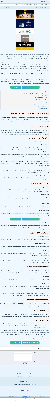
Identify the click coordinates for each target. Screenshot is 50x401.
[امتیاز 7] (3, 7)
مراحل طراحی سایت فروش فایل (41, 99)
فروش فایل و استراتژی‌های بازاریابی (41, 101)
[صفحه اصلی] (1, 2)
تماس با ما (30, 376)
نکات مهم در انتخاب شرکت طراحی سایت (40, 102)
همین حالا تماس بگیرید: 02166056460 (30, 87)
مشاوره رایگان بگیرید (16, 87)
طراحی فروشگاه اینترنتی (19, 374)
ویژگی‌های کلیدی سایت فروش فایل (41, 97)
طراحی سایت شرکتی (15, 64)
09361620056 (16, 384)
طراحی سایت (47, 62)
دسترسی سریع (20, 373)
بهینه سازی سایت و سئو (34, 227)
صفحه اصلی (46, 4)
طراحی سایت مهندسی (31, 4)
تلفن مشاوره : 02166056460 (45, 1)
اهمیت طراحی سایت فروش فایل (41, 95)
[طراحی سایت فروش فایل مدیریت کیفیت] (25, 30)
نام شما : (34, 352)
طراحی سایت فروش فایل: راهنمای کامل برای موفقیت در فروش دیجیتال (34, 93)
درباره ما (30, 374)
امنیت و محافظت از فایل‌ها (42, 106)
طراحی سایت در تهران (14, 293)
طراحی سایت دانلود (35, 324)
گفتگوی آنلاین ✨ (25, 397)
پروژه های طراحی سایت (39, 4)
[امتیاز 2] (1, 7)
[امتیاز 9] (4, 7)
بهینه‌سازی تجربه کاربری (43, 108)
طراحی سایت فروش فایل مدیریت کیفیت (21, 4)
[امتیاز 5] (2, 7)
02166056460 (20, 378)
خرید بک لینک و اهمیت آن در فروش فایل (40, 104)
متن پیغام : (34, 361)
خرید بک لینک (25, 307)
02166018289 (22, 381)
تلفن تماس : (34, 354)
